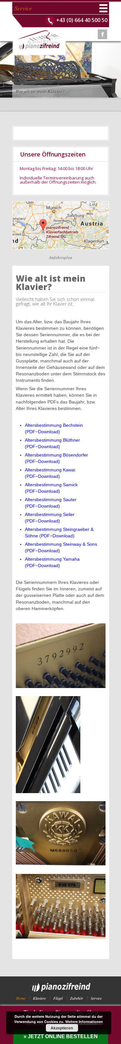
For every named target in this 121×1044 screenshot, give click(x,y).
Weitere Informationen (84, 1021)
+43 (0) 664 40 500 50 (81, 20)
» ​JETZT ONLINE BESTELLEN (61, 1036)
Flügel (58, 998)
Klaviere (39, 998)
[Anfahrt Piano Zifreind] (61, 203)
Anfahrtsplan (60, 257)
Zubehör (76, 998)
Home (20, 998)
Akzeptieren (62, 1028)
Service (96, 998)
